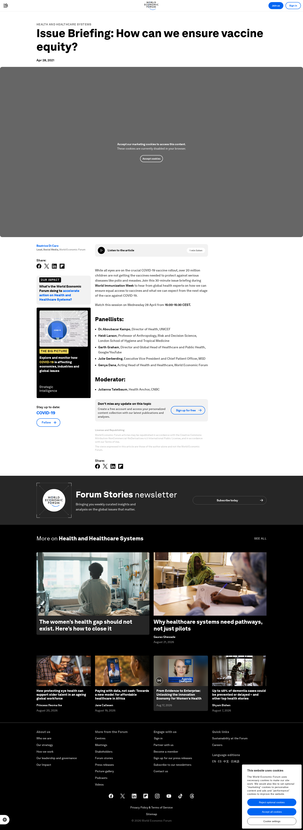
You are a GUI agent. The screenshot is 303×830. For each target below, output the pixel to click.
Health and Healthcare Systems (64, 24)
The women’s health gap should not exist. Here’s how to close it (85, 625)
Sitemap (151, 814)
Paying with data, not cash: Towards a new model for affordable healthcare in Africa (122, 694)
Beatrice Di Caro (47, 245)
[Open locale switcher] (4, 819)
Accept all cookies (272, 811)
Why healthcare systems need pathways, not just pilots (208, 625)
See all (260, 538)
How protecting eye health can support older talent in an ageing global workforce (61, 694)
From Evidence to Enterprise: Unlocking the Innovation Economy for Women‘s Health (178, 694)
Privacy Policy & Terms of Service (151, 807)
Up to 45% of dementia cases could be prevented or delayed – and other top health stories (239, 694)
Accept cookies (151, 158)
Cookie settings (271, 821)
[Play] (101, 250)
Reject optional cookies (272, 802)
